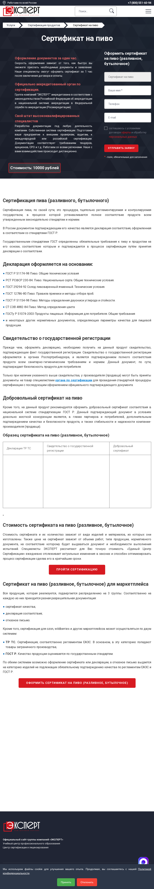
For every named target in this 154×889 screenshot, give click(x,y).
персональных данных (123, 136)
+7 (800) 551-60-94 (139, 2)
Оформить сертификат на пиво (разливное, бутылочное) (77, 683)
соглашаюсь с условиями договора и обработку (127, 132)
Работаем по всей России (22, 2)
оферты (126, 132)
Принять (66, 882)
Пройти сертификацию (77, 569)
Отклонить (87, 882)
